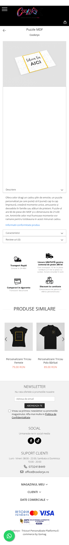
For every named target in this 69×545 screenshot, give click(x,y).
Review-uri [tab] (13, 239)
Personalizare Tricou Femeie (18, 360)
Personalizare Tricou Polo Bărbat (50, 360)
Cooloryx (35, 35)
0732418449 (36, 466)
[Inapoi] (3, 30)
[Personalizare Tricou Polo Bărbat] (50, 337)
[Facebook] (31, 441)
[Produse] (5, 10)
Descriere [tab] (11, 189)
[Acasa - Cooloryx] (34, 12)
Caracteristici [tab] (13, 233)
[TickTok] (38, 441)
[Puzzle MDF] (34, 63)
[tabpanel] (34, 63)
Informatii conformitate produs (23, 225)
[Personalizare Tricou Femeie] (19, 337)
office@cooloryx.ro (36, 472)
